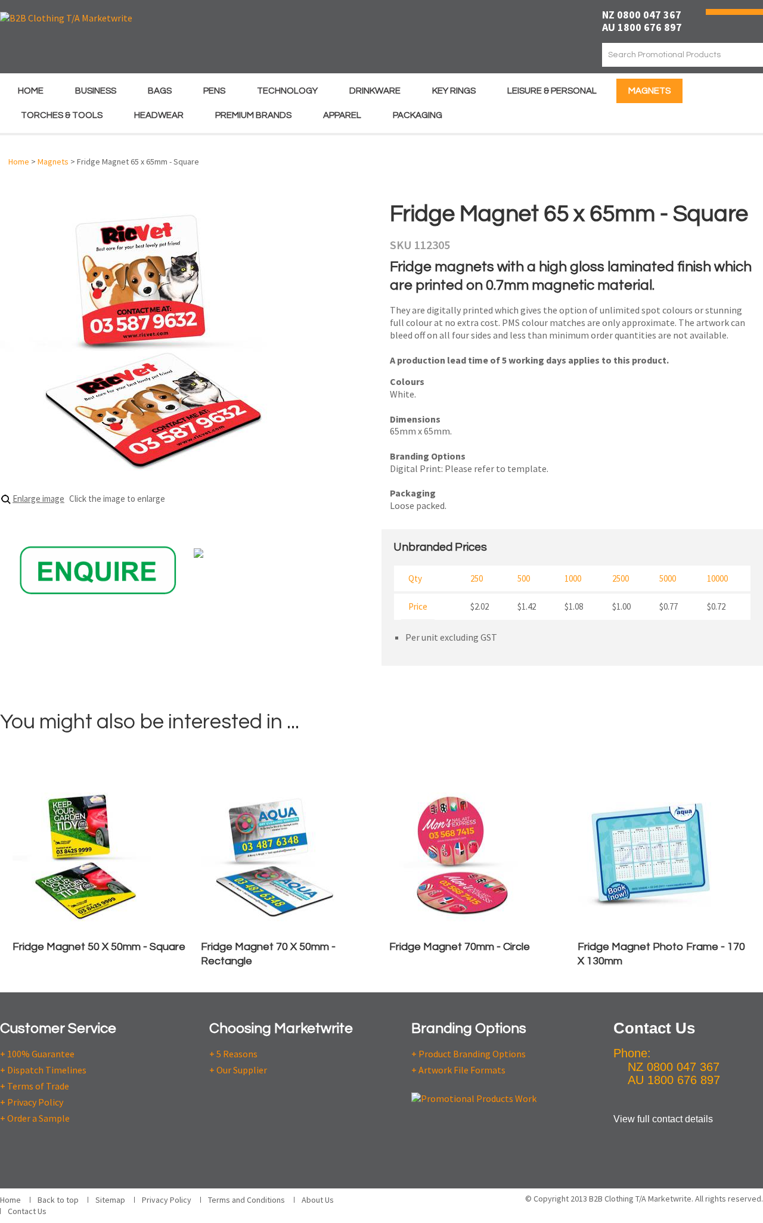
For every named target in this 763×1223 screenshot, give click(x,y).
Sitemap (110, 1200)
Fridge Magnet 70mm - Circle (459, 946)
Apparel (342, 115)
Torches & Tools (62, 115)
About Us (318, 1200)
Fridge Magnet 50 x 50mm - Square (99, 946)
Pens (214, 90)
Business (95, 90)
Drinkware (375, 90)
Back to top (58, 1200)
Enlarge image (38, 498)
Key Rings (454, 90)
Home (31, 90)
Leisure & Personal (552, 90)
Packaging (417, 115)
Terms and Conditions (246, 1200)
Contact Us (27, 1211)
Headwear (159, 115)
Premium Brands (253, 115)
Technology (287, 90)
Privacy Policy (166, 1200)
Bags (160, 90)
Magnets (649, 90)
